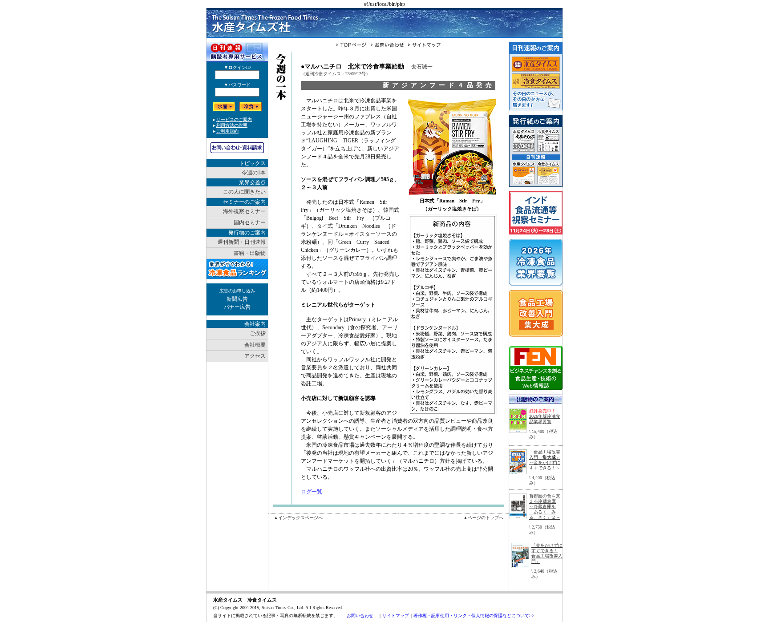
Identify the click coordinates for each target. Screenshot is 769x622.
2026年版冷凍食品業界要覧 (544, 419)
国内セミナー (250, 222)
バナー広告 (237, 307)
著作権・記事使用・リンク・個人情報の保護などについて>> (473, 615)
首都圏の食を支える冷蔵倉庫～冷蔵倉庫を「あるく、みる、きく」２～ (544, 506)
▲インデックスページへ (298, 517)
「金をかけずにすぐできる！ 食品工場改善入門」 (547, 553)
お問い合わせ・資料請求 (237, 147)
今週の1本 (254, 173)
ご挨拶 (258, 333)
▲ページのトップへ (483, 517)
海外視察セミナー (244, 211)
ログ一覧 (311, 492)
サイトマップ (395, 615)
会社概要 (255, 345)
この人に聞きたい (244, 192)
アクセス (255, 356)
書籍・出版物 (250, 253)
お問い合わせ (360, 615)
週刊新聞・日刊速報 (242, 242)
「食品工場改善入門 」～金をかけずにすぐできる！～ (544, 459)
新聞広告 (237, 299)
